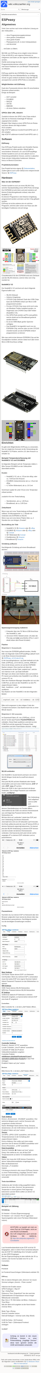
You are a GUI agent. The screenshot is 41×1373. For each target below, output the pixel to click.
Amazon (22, 528)
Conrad (11, 533)
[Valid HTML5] (33, 1366)
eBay (33, 528)
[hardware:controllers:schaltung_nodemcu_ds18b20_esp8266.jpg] (20, 563)
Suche (19, 9)
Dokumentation (29, 168)
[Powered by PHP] (25, 1366)
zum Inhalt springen (34, 1)
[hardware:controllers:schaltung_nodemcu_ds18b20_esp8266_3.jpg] (20, 610)
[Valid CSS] (16, 1368)
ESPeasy (13, 173)
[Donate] (16, 1366)
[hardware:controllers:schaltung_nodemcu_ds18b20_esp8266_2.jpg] (20, 585)
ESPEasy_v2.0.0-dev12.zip (13, 658)
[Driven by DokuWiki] (25, 1368)
